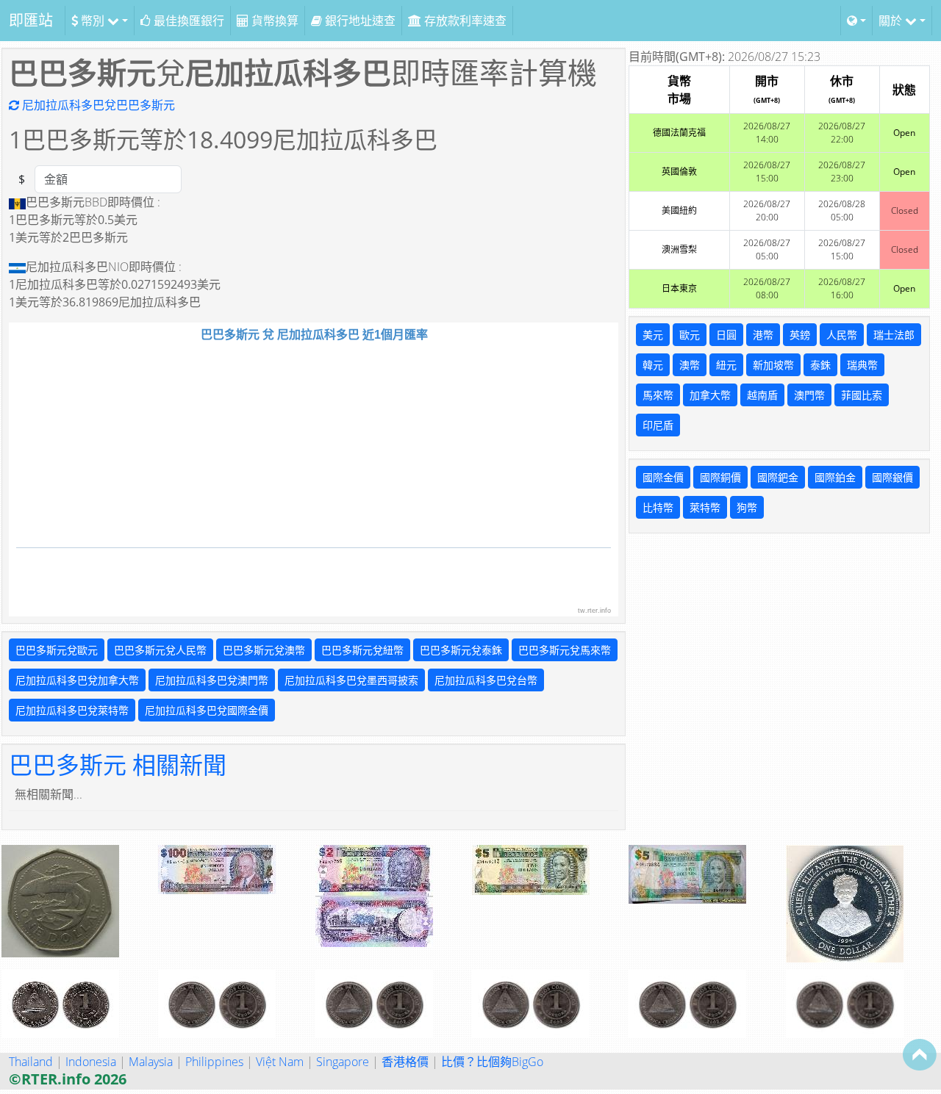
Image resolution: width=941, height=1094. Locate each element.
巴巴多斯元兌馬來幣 (564, 650)
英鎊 (800, 335)
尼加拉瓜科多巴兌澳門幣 (211, 680)
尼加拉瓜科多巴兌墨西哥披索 (351, 680)
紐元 (726, 365)
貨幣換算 (273, 20)
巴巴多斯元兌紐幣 (362, 650)
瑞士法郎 (894, 335)
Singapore (342, 1062)
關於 (892, 20)
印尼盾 (658, 425)
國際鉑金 (835, 477)
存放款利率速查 (464, 20)
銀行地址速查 (359, 20)
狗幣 (747, 507)
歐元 (689, 335)
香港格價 (405, 1062)
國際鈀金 (777, 477)
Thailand (31, 1062)
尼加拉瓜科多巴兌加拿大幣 (77, 680)
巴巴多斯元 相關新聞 (117, 764)
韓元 (653, 365)
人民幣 (841, 335)
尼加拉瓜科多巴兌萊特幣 (72, 710)
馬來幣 (658, 395)
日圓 (726, 335)
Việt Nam (280, 1062)
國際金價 (663, 477)
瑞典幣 (862, 365)
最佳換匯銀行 (187, 20)
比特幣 (658, 507)
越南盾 (762, 395)
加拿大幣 (710, 395)
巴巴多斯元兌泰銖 (461, 650)
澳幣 (689, 365)
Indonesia (90, 1062)
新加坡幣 (773, 365)
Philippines (214, 1062)
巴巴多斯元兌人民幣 (160, 650)
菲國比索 (861, 395)
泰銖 (820, 365)
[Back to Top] (919, 1054)
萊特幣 (705, 507)
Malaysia (151, 1062)
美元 (653, 335)
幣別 (92, 20)
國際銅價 (720, 477)
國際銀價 (892, 477)
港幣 (763, 335)
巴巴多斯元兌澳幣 (264, 650)
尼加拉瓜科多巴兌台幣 (485, 680)
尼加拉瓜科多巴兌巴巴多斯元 (97, 105)
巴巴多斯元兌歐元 (56, 650)
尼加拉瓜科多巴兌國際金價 (206, 710)
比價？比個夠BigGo (492, 1062)
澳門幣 (809, 395)
